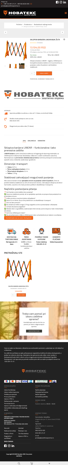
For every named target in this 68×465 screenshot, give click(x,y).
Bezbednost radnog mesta (43, 24)
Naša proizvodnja (10, 431)
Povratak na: (42, 79)
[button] (64, 39)
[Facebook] (5, 445)
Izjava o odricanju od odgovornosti (15, 406)
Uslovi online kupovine (11, 392)
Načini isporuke (40, 394)
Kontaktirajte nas (34, 331)
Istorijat (21, 428)
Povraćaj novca (9, 403)
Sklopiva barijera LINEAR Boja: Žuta (18, 286)
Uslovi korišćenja (9, 390)
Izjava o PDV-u (9, 399)
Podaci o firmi (8, 433)
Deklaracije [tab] (32, 140)
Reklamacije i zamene (11, 401)
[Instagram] (9, 445)
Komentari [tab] (41, 140)
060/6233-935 (40, 430)
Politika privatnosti (10, 394)
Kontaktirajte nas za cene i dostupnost (18, 218)
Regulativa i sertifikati (8, 437)
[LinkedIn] (13, 445)
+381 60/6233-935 (23, 4)
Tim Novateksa (23, 433)
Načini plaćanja (40, 390)
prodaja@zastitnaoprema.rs (10, 6)
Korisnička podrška (41, 397)
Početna (19, 24)
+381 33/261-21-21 (9, 4)
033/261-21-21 (9, 361)
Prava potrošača (9, 397)
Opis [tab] (24, 140)
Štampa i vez (22, 431)
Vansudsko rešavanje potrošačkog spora (15, 409)
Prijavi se (4, 2)
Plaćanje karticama (41, 392)
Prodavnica (28, 24)
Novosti (6, 428)
